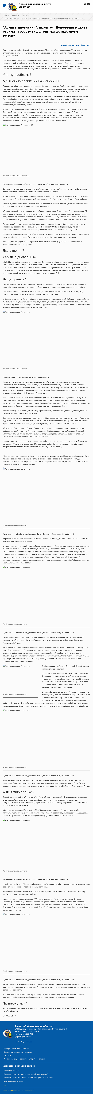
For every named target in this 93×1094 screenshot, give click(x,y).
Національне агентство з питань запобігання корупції (26, 1074)
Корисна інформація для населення (18, 1052)
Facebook (18, 1042)
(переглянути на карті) (23, 1036)
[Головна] (13, 6)
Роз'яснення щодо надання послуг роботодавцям (24, 1059)
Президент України (11, 1070)
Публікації (25, 16)
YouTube (29, 1042)
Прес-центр (15, 16)
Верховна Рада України (13, 1081)
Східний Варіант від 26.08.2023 (75, 45)
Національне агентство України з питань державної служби (28, 1077)
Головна (6, 16)
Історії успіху (9, 1055)
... (5, 1084)
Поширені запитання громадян (16, 1048)
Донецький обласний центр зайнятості (35, 5)
